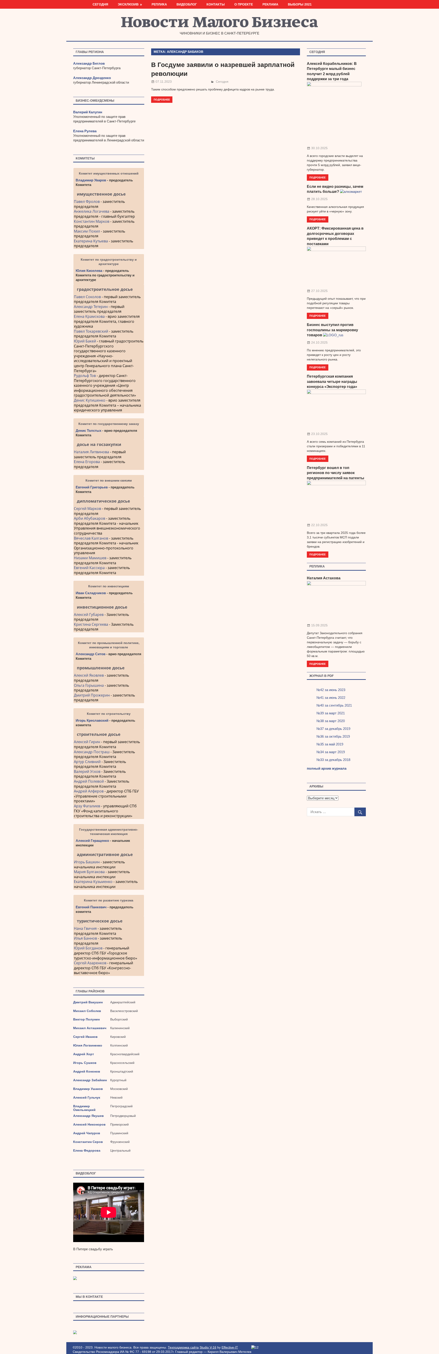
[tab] (108, 194)
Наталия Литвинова (91, 451)
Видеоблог (187, 4)
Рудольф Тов (85, 375)
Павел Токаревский (91, 331)
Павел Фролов (87, 201)
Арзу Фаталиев (87, 805)
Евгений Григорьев (92, 487)
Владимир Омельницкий (84, 1108)
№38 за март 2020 (330, 721)
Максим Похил (87, 231)
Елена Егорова (87, 461)
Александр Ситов (90, 654)
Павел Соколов (87, 296)
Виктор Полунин (86, 1019)
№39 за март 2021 (330, 713)
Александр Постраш (92, 751)
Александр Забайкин (90, 1080)
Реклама (270, 4)
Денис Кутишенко (89, 400)
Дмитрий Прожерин (92, 695)
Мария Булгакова (89, 871)
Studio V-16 (208, 1347)
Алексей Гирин (87, 741)
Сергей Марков (87, 508)
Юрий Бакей (85, 341)
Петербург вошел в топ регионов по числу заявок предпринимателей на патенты (335, 473)
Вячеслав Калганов (91, 538)
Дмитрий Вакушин (88, 1002)
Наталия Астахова (323, 578)
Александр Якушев (88, 1116)
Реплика (159, 4)
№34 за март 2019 (330, 752)
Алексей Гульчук (86, 1097)
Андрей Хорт (83, 1054)
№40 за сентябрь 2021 (334, 705)
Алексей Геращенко (92, 841)
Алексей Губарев (89, 614)
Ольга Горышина (89, 685)
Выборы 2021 (300, 4)
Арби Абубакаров (89, 518)
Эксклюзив (128, 4)
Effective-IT (230, 1347)
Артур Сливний (87, 761)
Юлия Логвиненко (87, 1045)
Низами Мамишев (90, 557)
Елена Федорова (86, 1150)
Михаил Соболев (87, 1011)
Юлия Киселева (89, 271)
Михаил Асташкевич (89, 1028)
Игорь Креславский (92, 720)
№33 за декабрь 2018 (333, 760)
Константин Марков (91, 221)
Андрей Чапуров (86, 1133)
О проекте (243, 4)
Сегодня (100, 4)
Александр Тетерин (91, 306)
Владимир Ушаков (88, 1089)
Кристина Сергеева (91, 624)
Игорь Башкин (87, 861)
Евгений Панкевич (91, 907)
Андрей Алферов (89, 791)
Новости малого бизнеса (220, 23)
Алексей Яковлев (89, 675)
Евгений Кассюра (89, 567)
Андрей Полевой (89, 781)
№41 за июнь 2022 (330, 698)
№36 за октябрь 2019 (333, 736)
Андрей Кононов (86, 1071)
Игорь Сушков (84, 1063)
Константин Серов (88, 1142)
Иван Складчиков (91, 593)
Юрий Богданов (88, 948)
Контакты (215, 4)
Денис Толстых (88, 430)
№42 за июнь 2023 (330, 690)
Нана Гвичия (85, 928)
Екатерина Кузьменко (93, 881)
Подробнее (162, 99)
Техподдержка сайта (183, 1347)
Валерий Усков (87, 771)
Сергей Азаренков (90, 962)
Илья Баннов (85, 938)
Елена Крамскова (89, 316)
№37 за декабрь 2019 (333, 729)
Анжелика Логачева (91, 211)
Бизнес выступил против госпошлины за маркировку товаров (332, 330)
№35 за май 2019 (329, 744)
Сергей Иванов (85, 1037)
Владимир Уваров (91, 180)
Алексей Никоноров (89, 1124)
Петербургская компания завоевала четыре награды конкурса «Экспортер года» (332, 381)
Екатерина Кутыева (91, 241)
